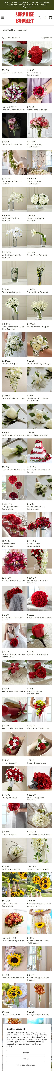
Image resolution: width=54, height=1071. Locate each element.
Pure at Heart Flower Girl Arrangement (14, 655)
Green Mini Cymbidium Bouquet (38, 979)
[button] (39, 17)
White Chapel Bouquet (38, 869)
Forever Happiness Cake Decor (38, 471)
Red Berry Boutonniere (13, 73)
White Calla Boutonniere (13, 470)
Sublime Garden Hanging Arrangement (39, 905)
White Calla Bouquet (37, 255)
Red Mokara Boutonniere (13, 691)
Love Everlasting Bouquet (14, 941)
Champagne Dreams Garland (11, 182)
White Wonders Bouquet (13, 398)
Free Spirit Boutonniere (13, 978)
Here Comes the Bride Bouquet (37, 581)
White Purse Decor (11, 869)
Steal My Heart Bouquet (13, 110)
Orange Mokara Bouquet (38, 1014)
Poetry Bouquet (9, 797)
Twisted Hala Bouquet (37, 292)
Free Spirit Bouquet (11, 1014)
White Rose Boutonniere (13, 435)
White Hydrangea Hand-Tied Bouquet (13, 328)
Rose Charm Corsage (37, 110)
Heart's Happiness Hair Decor (12, 618)
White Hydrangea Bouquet (35, 219)
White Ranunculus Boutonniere (36, 508)
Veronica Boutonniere (12, 144)
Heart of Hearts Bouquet (13, 580)
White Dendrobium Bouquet (11, 219)
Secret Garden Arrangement (34, 182)
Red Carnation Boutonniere (34, 74)
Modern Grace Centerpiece (8, 545)
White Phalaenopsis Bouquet (11, 256)
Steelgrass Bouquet (11, 292)
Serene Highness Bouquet (39, 834)
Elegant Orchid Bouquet (38, 728)
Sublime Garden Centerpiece (9, 905)
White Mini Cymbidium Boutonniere (38, 399)
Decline (25, 1059)
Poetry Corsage (9, 763)
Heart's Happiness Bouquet (35, 798)
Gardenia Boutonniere (37, 435)
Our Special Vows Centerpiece (10, 508)
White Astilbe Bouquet (38, 327)
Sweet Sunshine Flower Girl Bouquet (38, 942)
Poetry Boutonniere (36, 763)
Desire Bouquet (9, 834)
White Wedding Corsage (39, 363)
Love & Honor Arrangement (33, 545)
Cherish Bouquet (10, 363)
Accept (26, 1053)
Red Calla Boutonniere (12, 728)
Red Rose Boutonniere (37, 654)
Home (4, 30)
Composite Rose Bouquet (39, 617)
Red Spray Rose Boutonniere (34, 692)
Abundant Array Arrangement (34, 145)
